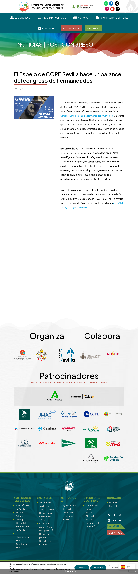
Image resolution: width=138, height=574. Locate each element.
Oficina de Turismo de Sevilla (68, 516)
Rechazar (98, 567)
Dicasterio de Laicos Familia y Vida (46, 516)
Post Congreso (69, 44)
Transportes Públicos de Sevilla (92, 509)
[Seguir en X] (117, 3)
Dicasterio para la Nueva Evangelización (46, 527)
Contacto (113, 505)
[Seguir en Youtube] (112, 9)
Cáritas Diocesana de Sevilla (23, 537)
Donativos (115, 532)
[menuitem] (20, 17)
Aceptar (81, 567)
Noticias (29, 44)
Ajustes (115, 567)
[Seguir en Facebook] (111, 3)
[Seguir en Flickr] (118, 9)
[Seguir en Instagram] (107, 9)
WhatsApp (115, 526)
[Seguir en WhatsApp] (106, 3)
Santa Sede (45, 502)
